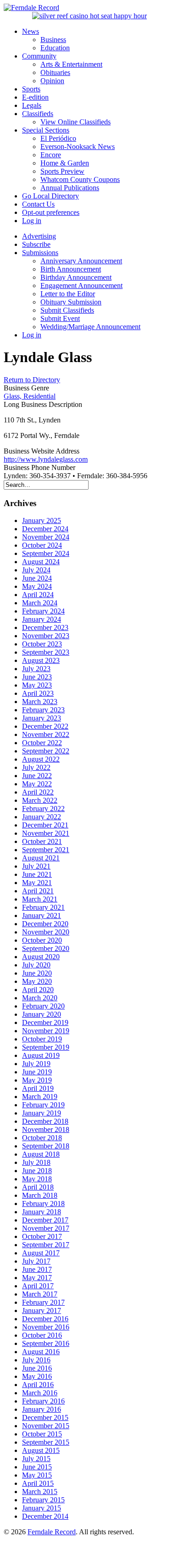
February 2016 (43, 1401)
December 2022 (45, 726)
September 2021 (45, 850)
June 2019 (37, 1072)
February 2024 (43, 611)
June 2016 (37, 1368)
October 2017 (42, 1236)
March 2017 (39, 1294)
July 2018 (36, 1162)
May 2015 (37, 1475)
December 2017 (45, 1220)
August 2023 (41, 660)
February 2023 (43, 710)
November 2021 (45, 833)
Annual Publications (69, 188)
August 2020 (41, 957)
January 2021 (41, 915)
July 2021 (36, 866)
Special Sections (45, 130)
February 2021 (43, 907)
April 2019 (38, 1088)
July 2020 (36, 965)
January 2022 (41, 817)
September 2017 (45, 1245)
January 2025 (41, 520)
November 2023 (45, 636)
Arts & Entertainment (71, 64)
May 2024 (37, 586)
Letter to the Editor (67, 294)
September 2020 (45, 948)
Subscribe (36, 244)
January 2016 (41, 1409)
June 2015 (37, 1467)
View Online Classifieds (75, 122)
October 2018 (42, 1138)
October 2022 (42, 743)
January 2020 (41, 1014)
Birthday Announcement (76, 277)
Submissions (40, 252)
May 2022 (37, 784)
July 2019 (36, 1064)
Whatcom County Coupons (80, 179)
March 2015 (39, 1491)
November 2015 (45, 1426)
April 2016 (38, 1384)
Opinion (52, 81)
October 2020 (42, 940)
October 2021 (42, 841)
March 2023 (39, 701)
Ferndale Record (52, 1532)
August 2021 (41, 858)
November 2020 (45, 932)
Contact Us (38, 204)
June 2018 (37, 1170)
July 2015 (36, 1459)
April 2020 (38, 989)
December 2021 (45, 825)
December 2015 (45, 1417)
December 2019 (45, 1022)
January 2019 (41, 1113)
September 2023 (45, 652)
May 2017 (37, 1277)
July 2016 (36, 1360)
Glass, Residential (30, 396)
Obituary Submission (70, 302)
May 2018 (37, 1179)
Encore (50, 155)
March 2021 (39, 899)
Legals (31, 105)
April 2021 (38, 891)
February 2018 (43, 1203)
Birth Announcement (70, 269)
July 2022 (36, 767)
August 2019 (41, 1055)
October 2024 (42, 545)
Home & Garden (64, 163)
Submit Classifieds (67, 310)
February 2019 (43, 1105)
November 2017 (45, 1228)
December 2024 (45, 529)
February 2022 (43, 808)
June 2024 (37, 578)
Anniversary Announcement (81, 261)
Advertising (39, 236)
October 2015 (42, 1434)
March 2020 (39, 998)
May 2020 (37, 981)
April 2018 (38, 1187)
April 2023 (38, 693)
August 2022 (41, 759)
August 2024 (41, 562)
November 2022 (45, 734)
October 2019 (42, 1039)
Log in (31, 220)
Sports (31, 89)
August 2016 (41, 1352)
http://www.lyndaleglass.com (46, 459)
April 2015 (38, 1483)
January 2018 (41, 1212)
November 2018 (45, 1129)
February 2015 (43, 1500)
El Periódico (58, 138)
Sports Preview (62, 171)
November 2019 (45, 1031)
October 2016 (42, 1335)
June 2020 (37, 973)
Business (53, 39)
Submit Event (60, 318)
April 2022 (38, 792)
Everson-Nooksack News (77, 146)
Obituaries (55, 72)
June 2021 (37, 874)
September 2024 (45, 553)
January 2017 (41, 1310)
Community (39, 56)
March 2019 (39, 1096)
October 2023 (42, 644)
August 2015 (41, 1450)
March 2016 (39, 1393)
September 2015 (45, 1442)
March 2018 (39, 1195)
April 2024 (38, 594)
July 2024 (36, 570)
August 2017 (41, 1253)
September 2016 (45, 1343)
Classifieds (37, 113)
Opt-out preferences (50, 212)
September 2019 (45, 1047)
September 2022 (45, 751)
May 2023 (37, 685)
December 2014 (45, 1516)
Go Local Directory (50, 196)
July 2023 (36, 669)
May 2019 (37, 1080)
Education (55, 48)
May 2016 (37, 1376)
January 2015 (41, 1508)
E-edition (35, 97)
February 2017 (43, 1302)
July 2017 (36, 1261)
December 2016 (45, 1319)
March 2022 (39, 800)
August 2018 (41, 1154)
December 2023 (45, 627)
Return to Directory (32, 380)
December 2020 (45, 924)
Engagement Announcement (81, 285)
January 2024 (41, 619)
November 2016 (45, 1327)
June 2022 (37, 775)
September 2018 (45, 1146)
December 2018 (45, 1121)
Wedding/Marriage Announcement (90, 327)
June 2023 (37, 677)
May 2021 (37, 882)
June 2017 (37, 1269)
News (30, 31)
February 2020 (43, 1006)
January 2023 (41, 718)
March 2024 (39, 603)
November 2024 (45, 537)
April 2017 (38, 1286)
